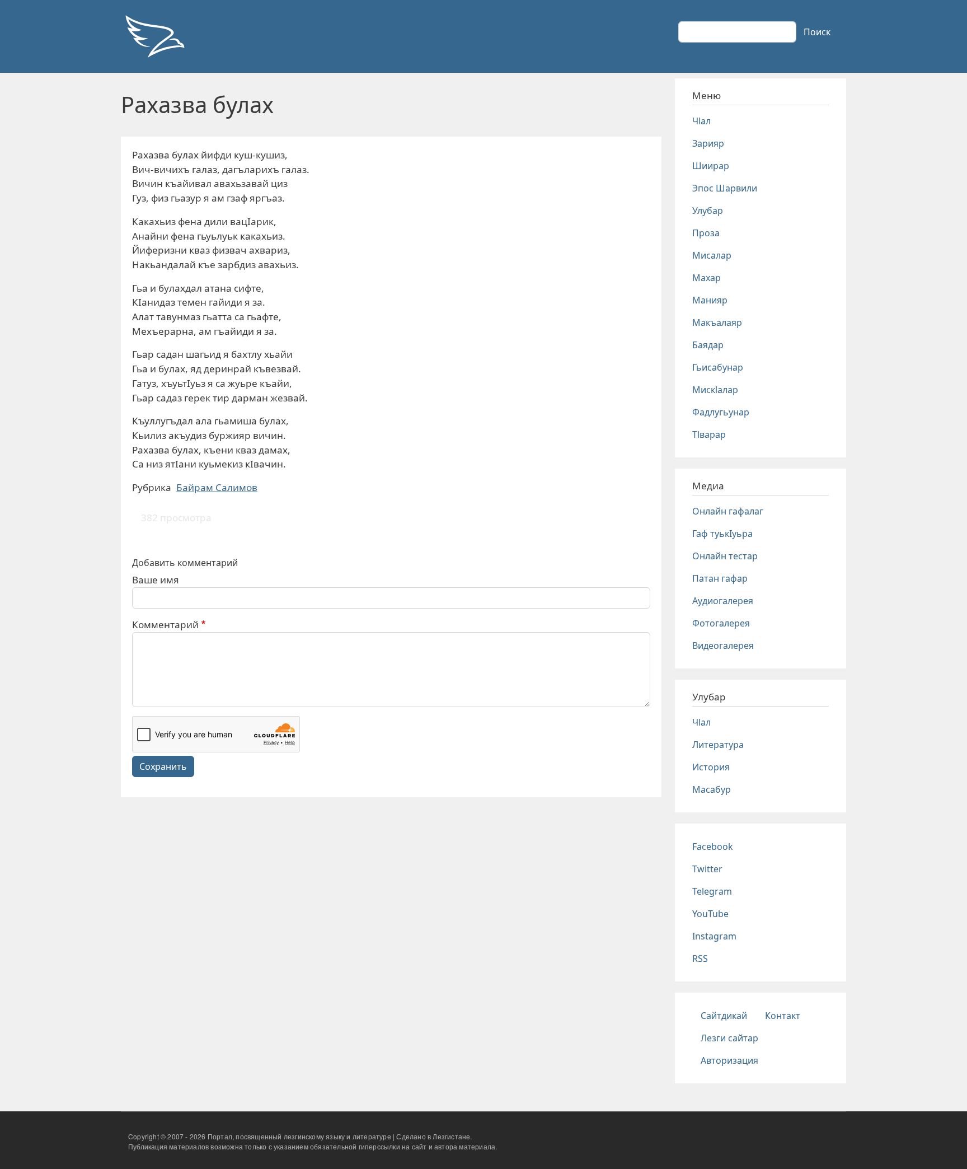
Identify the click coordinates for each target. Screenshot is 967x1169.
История (711, 767)
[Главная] (154, 36)
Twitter (707, 869)
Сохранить (163, 766)
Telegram (712, 891)
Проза (706, 233)
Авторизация (729, 1060)
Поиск (817, 32)
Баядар (708, 345)
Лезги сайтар (729, 1038)
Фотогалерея (721, 623)
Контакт (782, 1015)
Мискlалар (715, 390)
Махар (706, 278)
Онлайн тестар (725, 556)
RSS (700, 958)
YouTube (710, 914)
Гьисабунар (717, 367)
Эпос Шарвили (724, 188)
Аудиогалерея (722, 601)
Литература (718, 744)
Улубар (707, 210)
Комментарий (165, 624)
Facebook (712, 846)
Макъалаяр (717, 322)
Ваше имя (155, 579)
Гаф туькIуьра (722, 533)
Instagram (714, 936)
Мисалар (711, 255)
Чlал (701, 121)
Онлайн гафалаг (727, 511)
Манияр (709, 300)
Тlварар (709, 434)
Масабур (711, 789)
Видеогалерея (723, 645)
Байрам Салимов (216, 487)
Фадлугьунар (720, 412)
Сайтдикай (724, 1015)
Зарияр (708, 143)
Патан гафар (720, 578)
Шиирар (710, 166)
